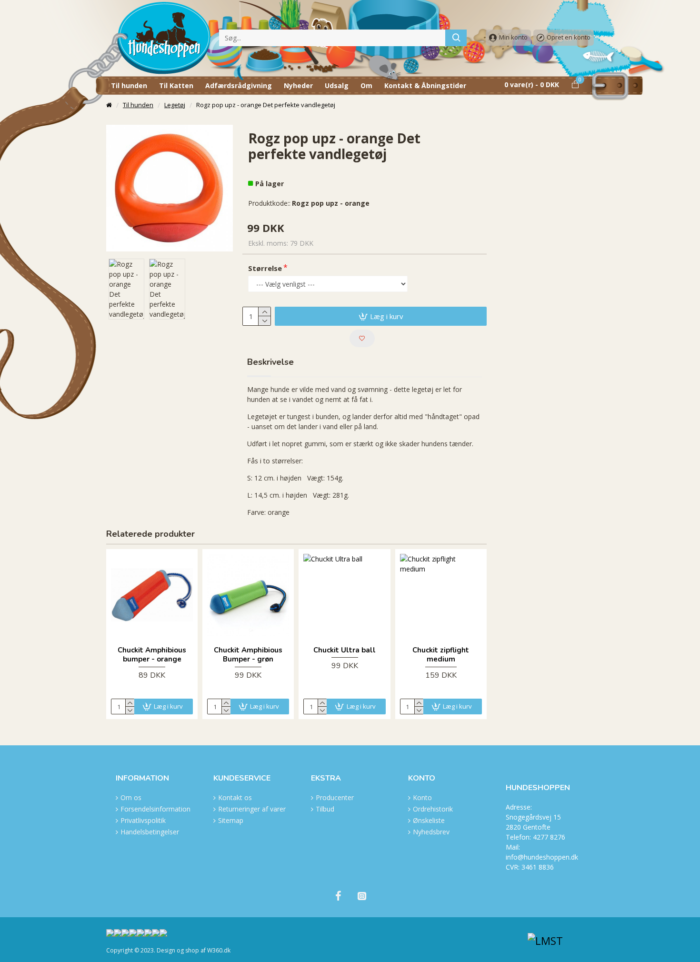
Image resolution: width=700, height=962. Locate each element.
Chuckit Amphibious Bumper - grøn (248, 655)
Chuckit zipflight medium (440, 655)
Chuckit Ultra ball (344, 650)
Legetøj (174, 104)
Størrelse (265, 268)
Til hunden (138, 104)
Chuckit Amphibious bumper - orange (152, 655)
